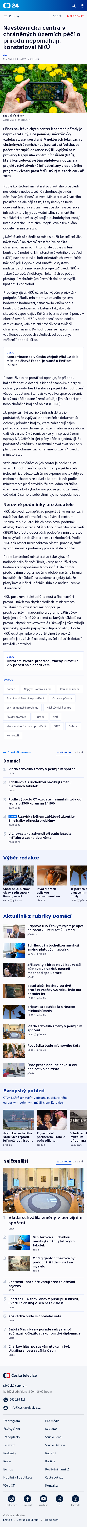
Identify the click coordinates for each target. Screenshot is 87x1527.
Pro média (52, 1421)
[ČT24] (11, 5)
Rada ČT (50, 1453)
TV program (11, 1421)
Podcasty (9, 1453)
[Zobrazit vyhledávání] (73, 5)
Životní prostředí (17, 717)
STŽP (57, 726)
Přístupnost (51, 1520)
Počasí (7, 1461)
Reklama (51, 1429)
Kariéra (50, 1461)
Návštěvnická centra (59, 707)
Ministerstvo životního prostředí (26, 726)
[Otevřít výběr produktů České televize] (82, 5)
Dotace (73, 726)
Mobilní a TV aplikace (17, 1477)
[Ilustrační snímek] (43, 88)
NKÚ (55, 717)
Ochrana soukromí (28, 1520)
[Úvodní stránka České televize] (20, 1375)
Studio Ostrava (55, 1445)
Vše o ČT (9, 1485)
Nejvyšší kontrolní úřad (38, 689)
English (7, 1520)
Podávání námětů (57, 1469)
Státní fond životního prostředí (25, 698)
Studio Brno (53, 1437)
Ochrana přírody (62, 698)
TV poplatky (11, 1437)
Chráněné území (70, 689)
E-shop (8, 1469)
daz (5, 55)
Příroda (40, 717)
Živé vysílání (11, 1429)
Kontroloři (13, 735)
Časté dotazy (54, 1477)
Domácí (11, 689)
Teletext (9, 1445)
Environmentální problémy (22, 707)
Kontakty (51, 1485)
